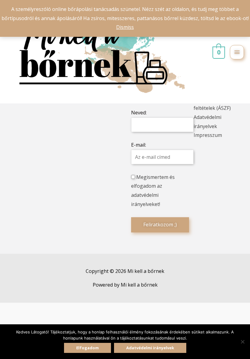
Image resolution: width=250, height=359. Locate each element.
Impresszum (208, 135)
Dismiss (125, 27)
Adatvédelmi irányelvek (150, 347)
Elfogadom (87, 347)
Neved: (139, 112)
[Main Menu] (237, 52)
